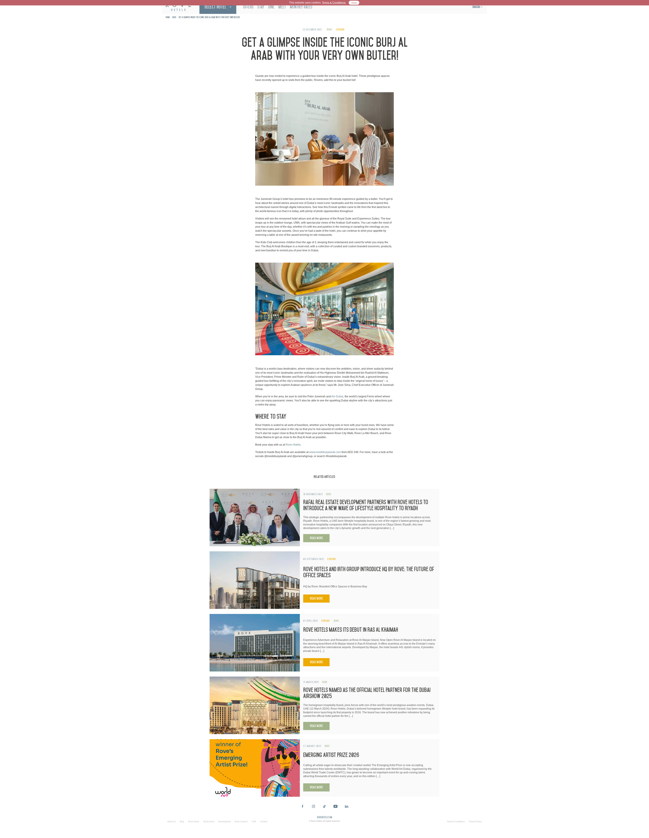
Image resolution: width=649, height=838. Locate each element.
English (476, 7)
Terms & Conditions (456, 821)
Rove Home (193, 821)
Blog (174, 17)
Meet (282, 6)
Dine (271, 6)
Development (224, 821)
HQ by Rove (208, 821)
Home (168, 17)
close (354, 2)
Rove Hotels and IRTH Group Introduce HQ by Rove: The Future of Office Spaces (368, 572)
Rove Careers (241, 821)
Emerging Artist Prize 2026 (331, 755)
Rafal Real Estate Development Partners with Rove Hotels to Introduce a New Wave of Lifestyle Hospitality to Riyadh (365, 505)
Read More (316, 538)
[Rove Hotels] (178, 7)
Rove (329, 29)
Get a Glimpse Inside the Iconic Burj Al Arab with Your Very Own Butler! (209, 17)
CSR (254, 821)
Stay (260, 6)
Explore (340, 29)
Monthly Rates (301, 6)
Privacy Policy (475, 821)
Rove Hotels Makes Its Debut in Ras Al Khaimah (350, 629)
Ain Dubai (337, 396)
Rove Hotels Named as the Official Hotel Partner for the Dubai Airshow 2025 (366, 693)
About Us (171, 821)
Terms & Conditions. (334, 2)
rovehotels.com (324, 817)
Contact (263, 821)
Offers (248, 6)
